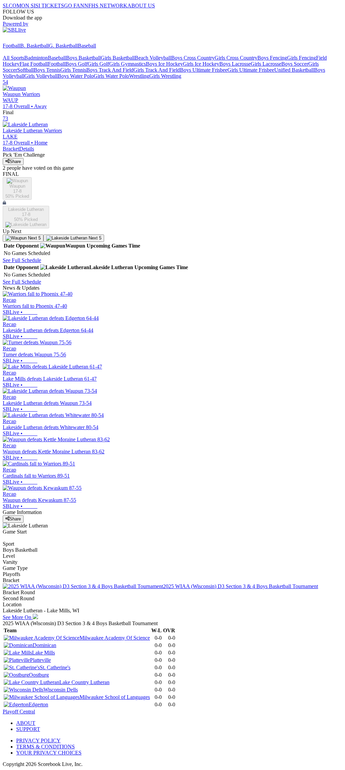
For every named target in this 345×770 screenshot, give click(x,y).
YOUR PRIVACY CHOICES (49, 753)
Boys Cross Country (193, 58)
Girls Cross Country (236, 58)
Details (26, 149)
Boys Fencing (272, 58)
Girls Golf (98, 64)
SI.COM (12, 5)
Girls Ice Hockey (201, 64)
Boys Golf (76, 64)
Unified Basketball (294, 70)
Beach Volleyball (153, 58)
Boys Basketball (83, 58)
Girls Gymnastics (127, 64)
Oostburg (39, 675)
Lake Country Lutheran (84, 682)
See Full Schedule (22, 260)
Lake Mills (43, 652)
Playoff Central (19, 711)
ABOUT (25, 723)
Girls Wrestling (165, 76)
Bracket (11, 149)
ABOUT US (141, 5)
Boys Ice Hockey (164, 64)
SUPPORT (28, 729)
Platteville (40, 660)
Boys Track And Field (109, 70)
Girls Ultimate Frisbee (250, 70)
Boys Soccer (294, 64)
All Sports (13, 58)
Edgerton (38, 704)
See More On (18, 617)
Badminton (36, 58)
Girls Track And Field (156, 70)
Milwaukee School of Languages (115, 697)
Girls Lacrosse (266, 64)
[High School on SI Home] (29, 39)
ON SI (28, 5)
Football (11, 46)
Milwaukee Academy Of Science (115, 638)
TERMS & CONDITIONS (45, 746)
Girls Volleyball (41, 76)
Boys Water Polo (76, 76)
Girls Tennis (73, 70)
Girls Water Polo (111, 76)
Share (15, 161)
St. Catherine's (55, 667)
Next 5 (34, 237)
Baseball (87, 46)
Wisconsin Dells (60, 690)
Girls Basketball (118, 58)
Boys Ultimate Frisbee (203, 70)
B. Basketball (34, 46)
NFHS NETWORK (105, 5)
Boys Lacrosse (235, 64)
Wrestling (139, 76)
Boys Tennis (47, 70)
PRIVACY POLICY (38, 740)
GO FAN (74, 5)
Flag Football (34, 64)
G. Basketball (63, 46)
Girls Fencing (301, 58)
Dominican (44, 645)
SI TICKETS (49, 5)
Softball (25, 70)
